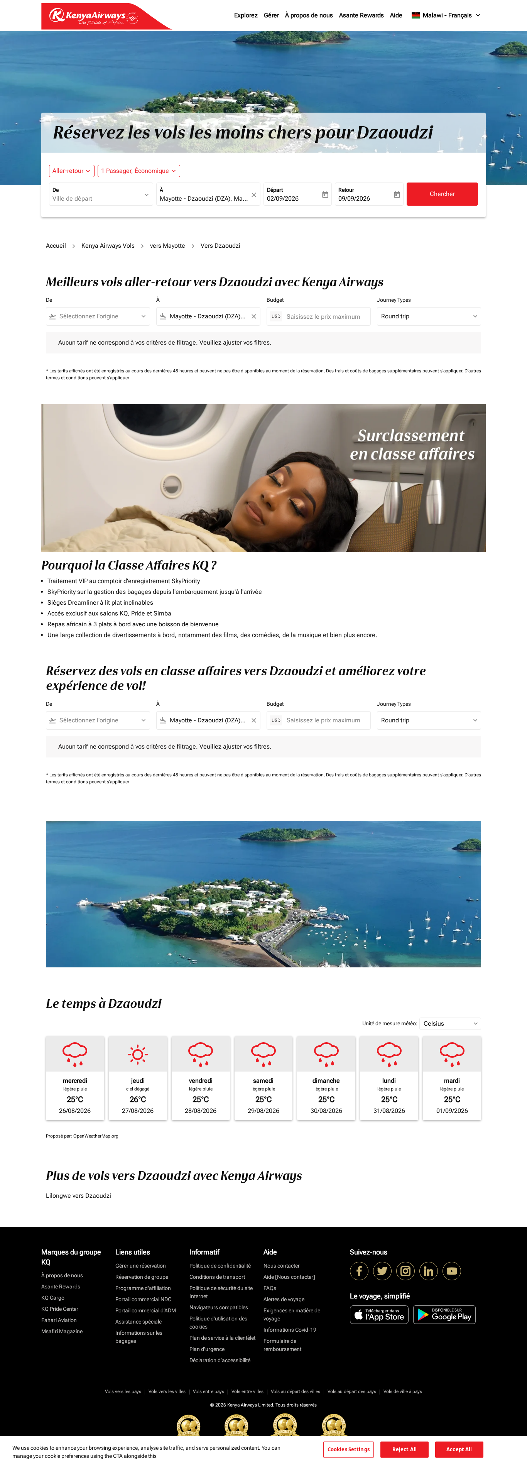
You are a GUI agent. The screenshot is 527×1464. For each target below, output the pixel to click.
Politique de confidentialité (220, 1266)
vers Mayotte (167, 245)
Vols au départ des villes (295, 1391)
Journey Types (394, 300)
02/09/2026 (283, 198)
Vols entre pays (208, 1391)
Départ (275, 190)
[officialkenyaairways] (405, 1271)
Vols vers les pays (123, 1391)
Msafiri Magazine (62, 1331)
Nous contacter (282, 1266)
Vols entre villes (247, 1391)
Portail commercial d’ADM (145, 1310)
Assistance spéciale (138, 1322)
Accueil (56, 245)
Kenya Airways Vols (108, 245)
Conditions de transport (217, 1277)
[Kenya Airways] (359, 1271)
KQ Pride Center (59, 1309)
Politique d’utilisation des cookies (218, 1322)
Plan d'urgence (207, 1349)
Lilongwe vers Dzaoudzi (78, 1195)
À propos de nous (309, 15)
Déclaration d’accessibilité (219, 1360)
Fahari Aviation (59, 1320)
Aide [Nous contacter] (289, 1277)
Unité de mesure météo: (389, 1023)
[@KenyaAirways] (382, 1271)
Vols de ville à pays (402, 1391)
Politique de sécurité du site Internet (221, 1292)
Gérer (271, 15)
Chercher (442, 194)
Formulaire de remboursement (282, 1345)
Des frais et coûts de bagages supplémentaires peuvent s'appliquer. (395, 371)
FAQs (270, 1288)
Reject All (404, 1449)
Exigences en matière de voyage (292, 1314)
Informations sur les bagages (138, 1337)
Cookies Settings (349, 1449)
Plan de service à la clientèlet (222, 1338)
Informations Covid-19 (290, 1330)
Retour (346, 190)
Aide (396, 15)
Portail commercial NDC (143, 1299)
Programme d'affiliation (143, 1288)
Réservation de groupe (141, 1277)
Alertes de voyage (284, 1299)
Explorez (246, 15)
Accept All (459, 1449)
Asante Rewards (361, 15)
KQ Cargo (52, 1298)
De (55, 190)
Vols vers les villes (167, 1391)
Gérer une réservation (140, 1266)
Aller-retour (67, 170)
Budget (275, 300)
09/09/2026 (354, 198)
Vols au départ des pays (352, 1391)
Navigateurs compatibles (218, 1307)
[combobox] (97, 198)
